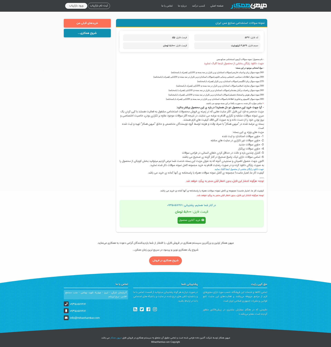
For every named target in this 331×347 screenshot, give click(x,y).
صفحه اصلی (216, 6)
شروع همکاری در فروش (166, 260)
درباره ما (182, 6)
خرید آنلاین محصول (190, 220)
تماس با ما (167, 6)
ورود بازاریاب (76, 5)
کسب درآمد (198, 6)
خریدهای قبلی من (87, 23)
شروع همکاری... (87, 33)
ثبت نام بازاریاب (99, 5)
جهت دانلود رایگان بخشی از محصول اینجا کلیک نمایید (234, 63)
